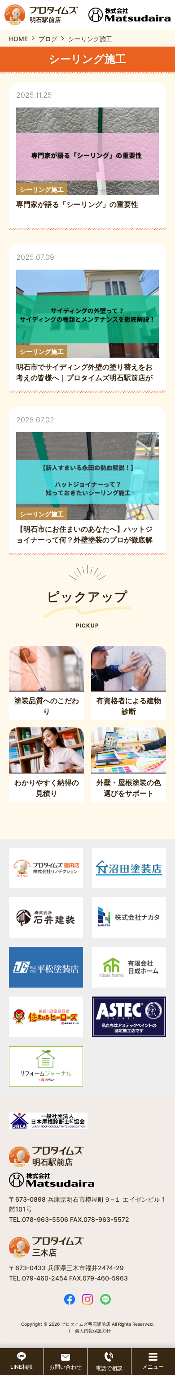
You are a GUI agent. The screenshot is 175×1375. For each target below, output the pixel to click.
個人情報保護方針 (93, 1330)
